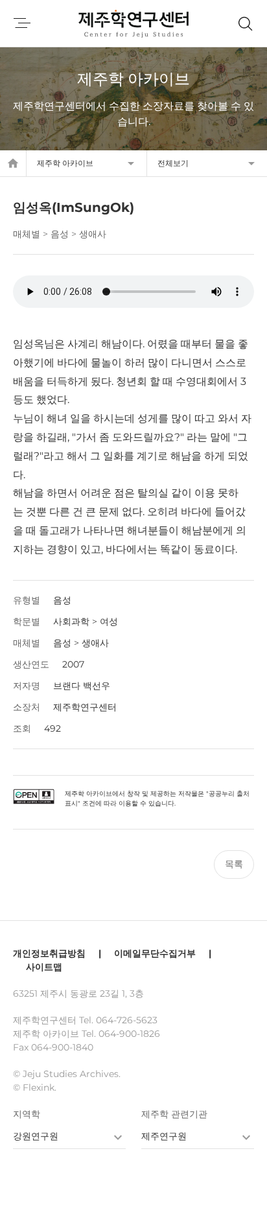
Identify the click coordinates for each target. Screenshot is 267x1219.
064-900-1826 (129, 1033)
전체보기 (173, 163)
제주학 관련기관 (174, 1114)
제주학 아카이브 (65, 163)
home (12, 163)
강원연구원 (35, 1136)
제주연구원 (164, 1136)
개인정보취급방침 (49, 953)
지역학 (26, 1114)
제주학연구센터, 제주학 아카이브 (133, 23)
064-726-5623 (126, 1020)
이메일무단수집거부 (155, 953)
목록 (234, 864)
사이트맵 (44, 967)
